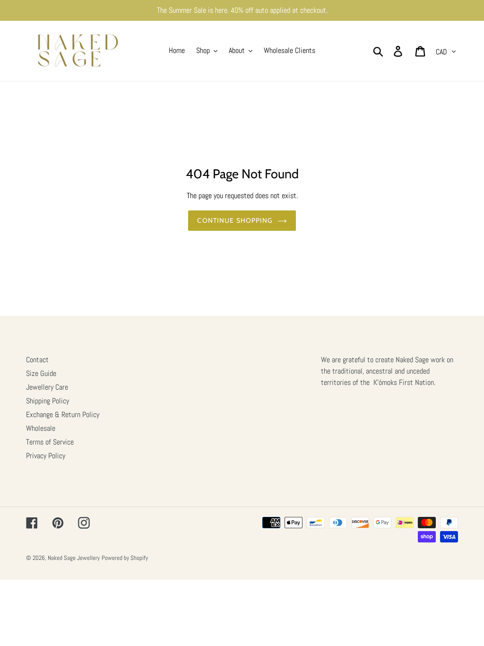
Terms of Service (50, 442)
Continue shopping (234, 220)
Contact (37, 360)
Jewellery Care (47, 387)
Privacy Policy (45, 456)
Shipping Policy (47, 401)
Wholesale (40, 428)
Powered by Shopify (125, 558)
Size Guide (41, 373)
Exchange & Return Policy (62, 414)
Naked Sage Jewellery (74, 558)
